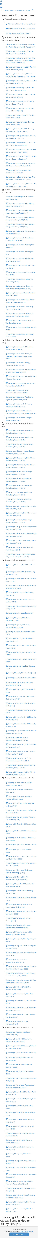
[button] (1, 2)
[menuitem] (1, 5)
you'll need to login (27, 1231)
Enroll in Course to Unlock (19, 1234)
